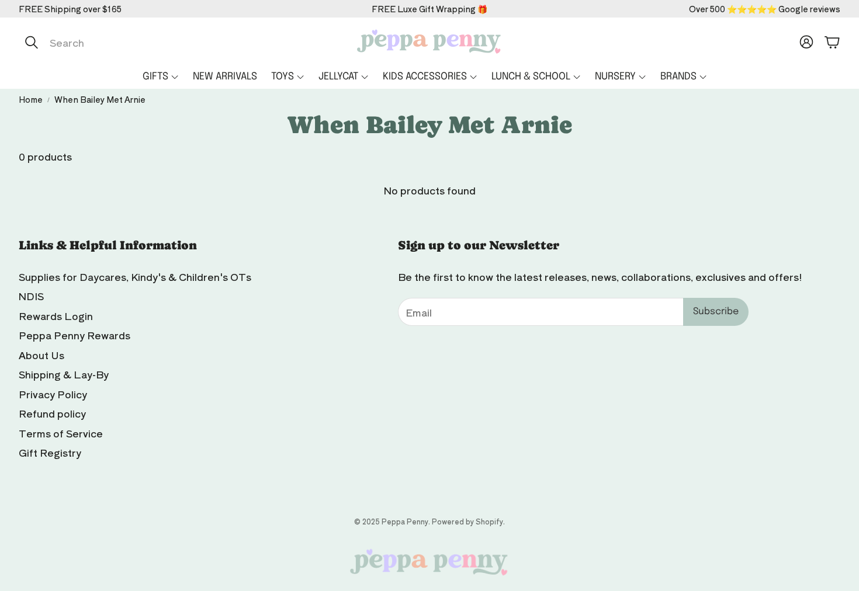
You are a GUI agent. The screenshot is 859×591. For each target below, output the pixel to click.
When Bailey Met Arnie (100, 99)
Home (31, 99)
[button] (142, 42)
